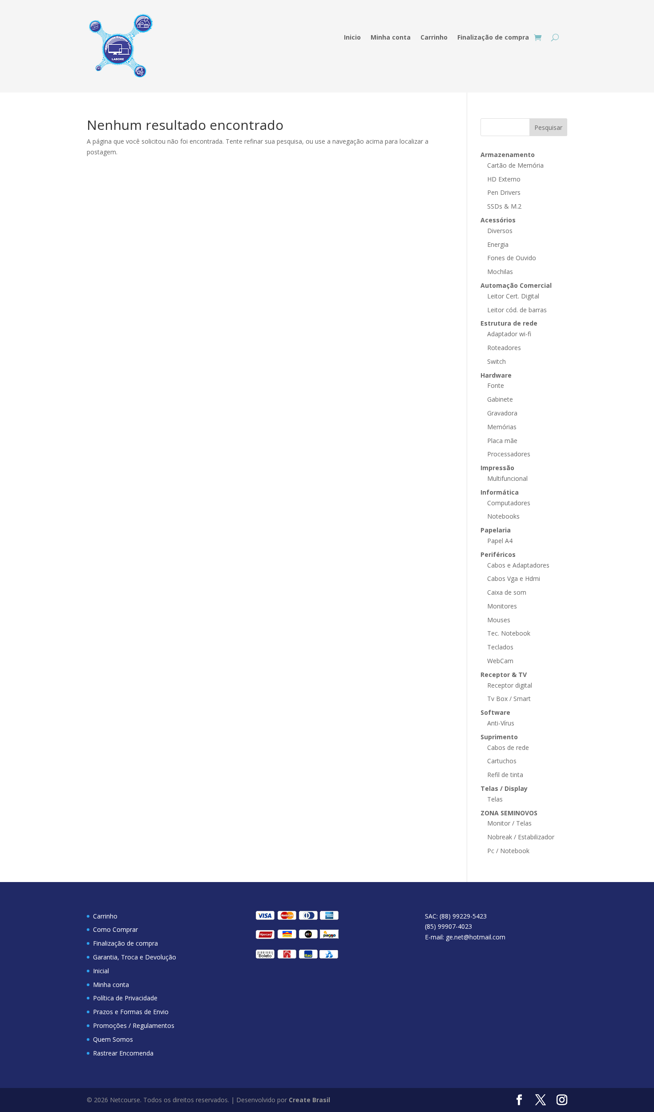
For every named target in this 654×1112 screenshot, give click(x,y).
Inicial (101, 971)
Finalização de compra (493, 37)
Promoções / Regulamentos (133, 1025)
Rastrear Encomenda (123, 1053)
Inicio (352, 37)
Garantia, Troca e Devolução (134, 957)
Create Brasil (309, 1100)
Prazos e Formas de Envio (131, 1011)
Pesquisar (548, 127)
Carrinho (434, 37)
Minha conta (391, 37)
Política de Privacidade (125, 998)
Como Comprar (115, 929)
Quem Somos (113, 1039)
